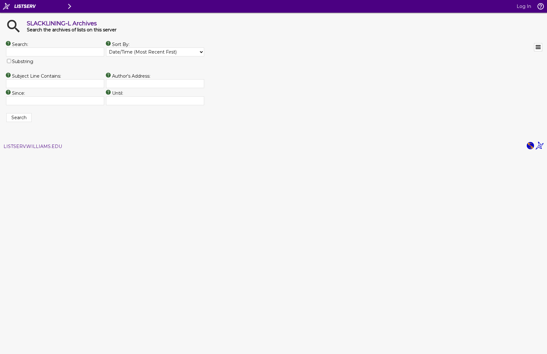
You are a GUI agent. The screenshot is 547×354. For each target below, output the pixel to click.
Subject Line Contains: (36, 76)
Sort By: (120, 44)
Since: (18, 93)
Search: (20, 44)
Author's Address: (131, 76)
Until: (117, 93)
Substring (22, 61)
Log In (524, 6)
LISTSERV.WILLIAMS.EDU (32, 146)
